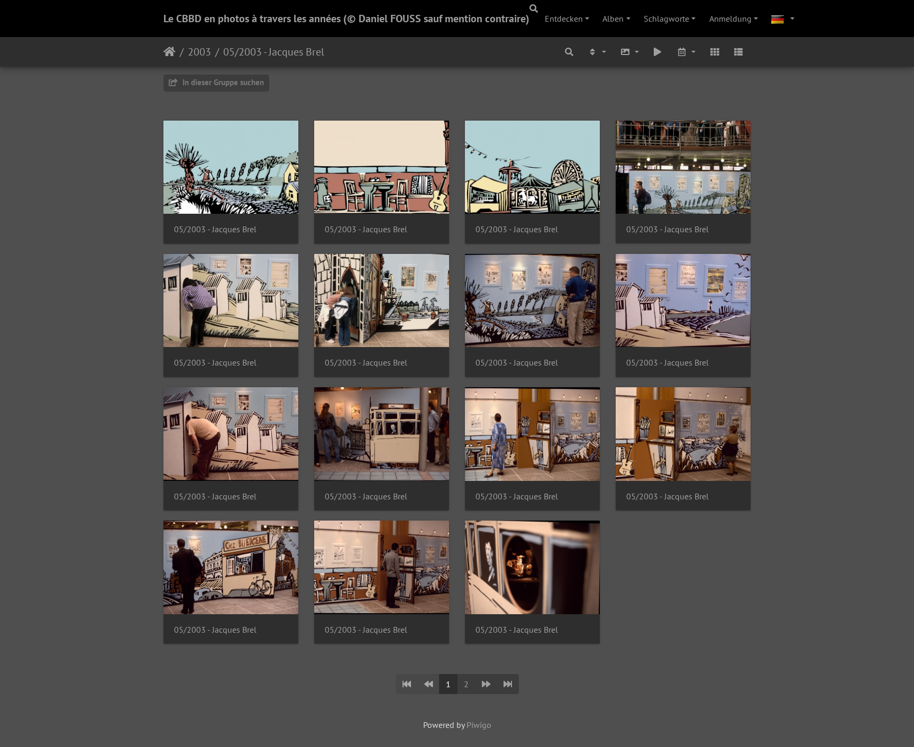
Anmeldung (730, 18)
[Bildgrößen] (629, 51)
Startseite (169, 52)
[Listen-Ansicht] (738, 51)
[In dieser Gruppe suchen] (570, 51)
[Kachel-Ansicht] (714, 51)
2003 (199, 52)
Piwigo (479, 724)
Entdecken (564, 18)
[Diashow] (658, 51)
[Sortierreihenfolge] (596, 51)
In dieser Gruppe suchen (222, 82)
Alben (613, 18)
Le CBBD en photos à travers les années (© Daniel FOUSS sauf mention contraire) (346, 18)
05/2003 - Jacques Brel (273, 52)
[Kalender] (686, 51)
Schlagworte (666, 18)
